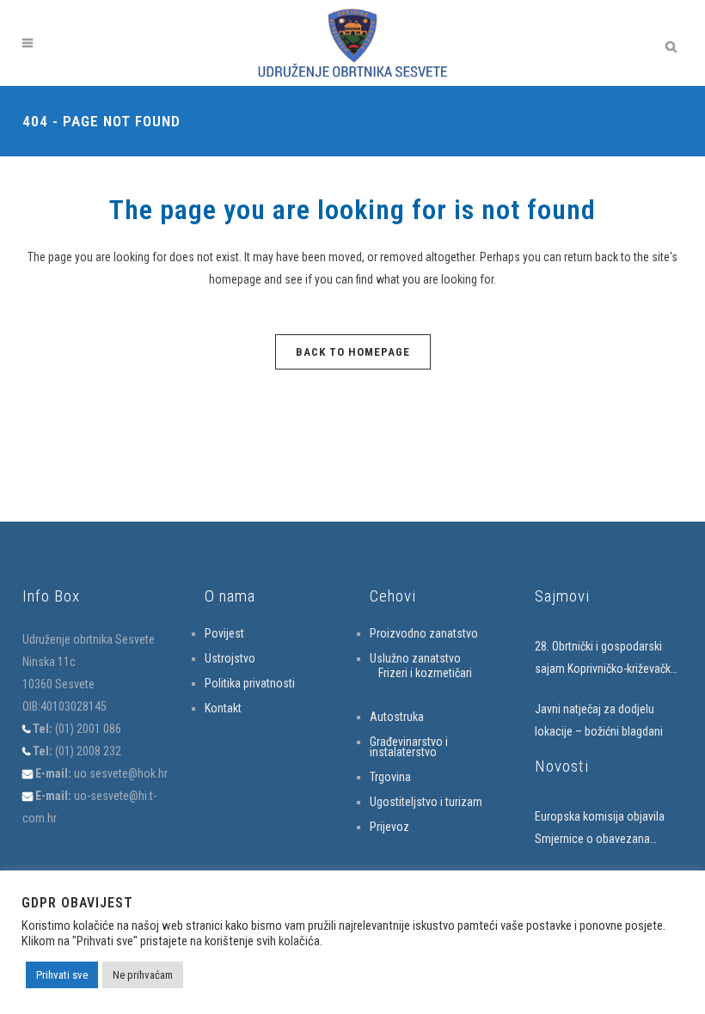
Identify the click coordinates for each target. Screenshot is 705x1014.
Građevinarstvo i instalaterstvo (409, 746)
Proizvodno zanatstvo (424, 633)
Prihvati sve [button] (62, 974)
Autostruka (397, 717)
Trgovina (390, 777)
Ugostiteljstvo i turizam (426, 802)
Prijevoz (389, 827)
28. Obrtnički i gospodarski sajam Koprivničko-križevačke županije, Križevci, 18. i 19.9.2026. (606, 659)
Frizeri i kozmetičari (425, 673)
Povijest (224, 633)
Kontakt (223, 708)
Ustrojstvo (230, 658)
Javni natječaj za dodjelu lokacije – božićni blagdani (599, 720)
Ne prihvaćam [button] (143, 974)
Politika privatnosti (250, 683)
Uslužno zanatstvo (415, 658)
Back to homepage (353, 351)
